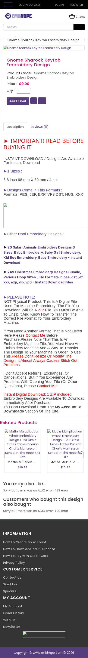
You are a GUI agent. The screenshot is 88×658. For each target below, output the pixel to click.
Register (76, 5)
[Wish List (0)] (86, 5)
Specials (9, 591)
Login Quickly (29, 5)
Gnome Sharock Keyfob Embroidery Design (43, 40)
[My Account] (46, 5)
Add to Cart (17, 101)
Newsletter (11, 627)
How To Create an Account (24, 542)
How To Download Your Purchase (29, 549)
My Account (12, 606)
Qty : (11, 91)
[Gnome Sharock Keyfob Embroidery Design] (44, 48)
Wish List (10, 620)
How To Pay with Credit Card (25, 556)
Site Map (10, 584)
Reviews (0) (39, 127)
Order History (13, 613)
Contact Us (12, 577)
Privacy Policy (14, 562)
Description (15, 127)
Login (59, 5)
